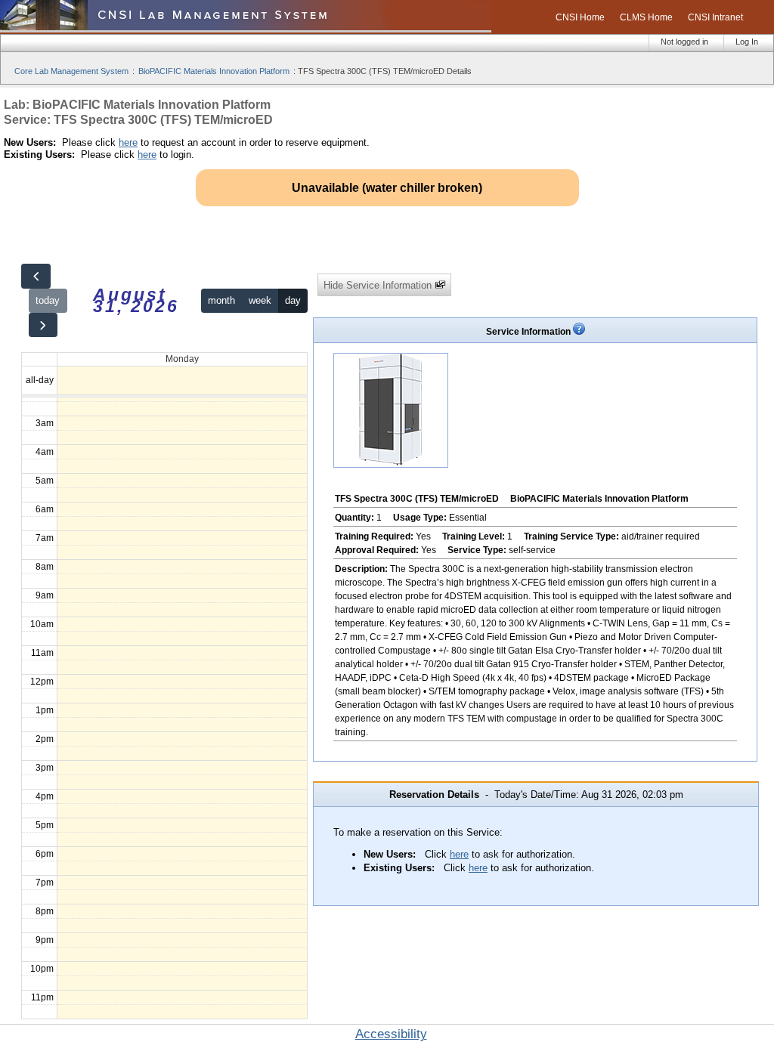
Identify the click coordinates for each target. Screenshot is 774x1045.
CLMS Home (646, 17)
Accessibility (391, 1034)
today (48, 300)
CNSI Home (580, 17)
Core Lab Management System (71, 71)
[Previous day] (35, 276)
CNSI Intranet (715, 17)
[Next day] (43, 325)
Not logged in (684, 41)
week (260, 300)
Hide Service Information (379, 285)
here (128, 142)
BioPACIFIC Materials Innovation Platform (213, 71)
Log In (746, 41)
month (221, 300)
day (293, 300)
